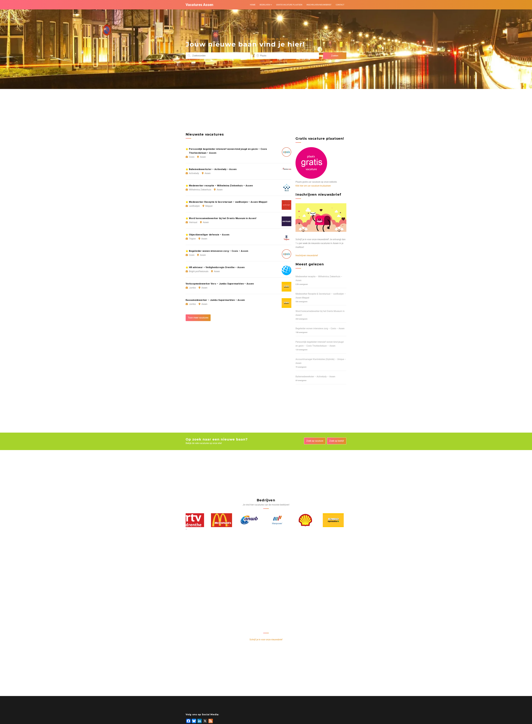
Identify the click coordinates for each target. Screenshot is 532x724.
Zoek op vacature (314, 441)
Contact (340, 5)
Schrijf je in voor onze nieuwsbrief (266, 639)
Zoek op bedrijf (336, 441)
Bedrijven (265, 5)
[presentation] (186, 529)
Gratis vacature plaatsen (289, 5)
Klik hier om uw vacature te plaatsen (313, 185)
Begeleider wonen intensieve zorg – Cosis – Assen (320, 328)
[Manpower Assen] (224, 520)
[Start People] (335, 520)
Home (252, 5)
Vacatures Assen (199, 5)
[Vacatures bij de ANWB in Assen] (196, 520)
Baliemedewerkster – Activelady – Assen (315, 376)
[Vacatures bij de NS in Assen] (308, 520)
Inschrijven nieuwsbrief (319, 5)
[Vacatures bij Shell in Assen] (252, 520)
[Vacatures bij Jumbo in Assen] (280, 520)
